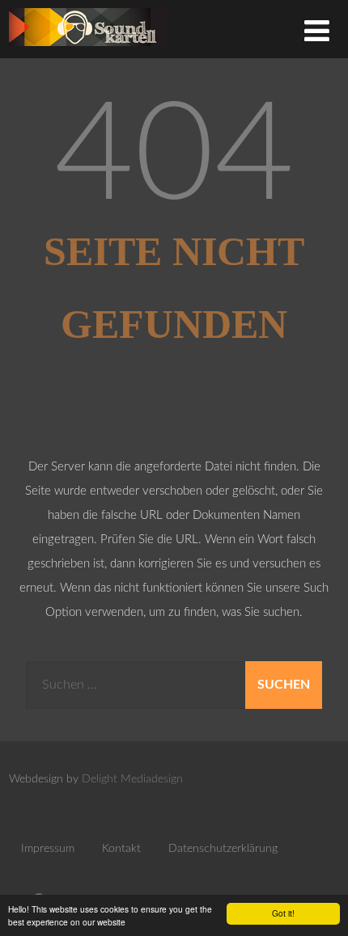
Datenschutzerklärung (223, 848)
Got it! (283, 913)
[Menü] (316, 32)
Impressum (47, 848)
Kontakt (121, 848)
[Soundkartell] (88, 50)
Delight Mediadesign (132, 779)
